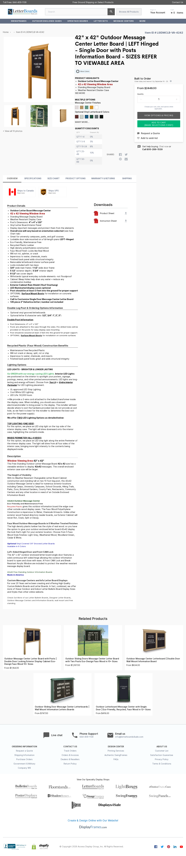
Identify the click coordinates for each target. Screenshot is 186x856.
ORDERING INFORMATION (24, 746)
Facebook (156, 846)
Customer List (161, 751)
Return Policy (70, 764)
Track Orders (70, 751)
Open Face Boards (77, 21)
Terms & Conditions (161, 764)
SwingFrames (18, 21)
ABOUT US (162, 746)
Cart (172, 10)
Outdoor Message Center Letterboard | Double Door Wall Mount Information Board (153, 660)
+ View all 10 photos (12, 131)
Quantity (140, 94)
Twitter (162, 846)
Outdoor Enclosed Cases (47, 21)
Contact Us (177, 2)
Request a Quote (24, 751)
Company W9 (24, 768)
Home (6, 32)
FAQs (115, 759)
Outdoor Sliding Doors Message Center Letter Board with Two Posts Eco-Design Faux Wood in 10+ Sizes (92, 660)
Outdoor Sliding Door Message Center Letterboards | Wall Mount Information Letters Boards (62, 708)
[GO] (111, 11)
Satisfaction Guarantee (161, 755)
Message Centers (123, 21)
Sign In (153, 10)
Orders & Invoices (70, 755)
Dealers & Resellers (70, 759)
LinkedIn (175, 846)
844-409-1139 (19, 2)
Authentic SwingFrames (115, 755)
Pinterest (168, 846)
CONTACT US (70, 746)
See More (80, 93)
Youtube (181, 846)
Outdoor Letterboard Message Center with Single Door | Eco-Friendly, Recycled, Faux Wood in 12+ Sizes (123, 708)
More (143, 21)
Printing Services (116, 751)
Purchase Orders (24, 759)
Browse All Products (129, 12)
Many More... (82, 122)
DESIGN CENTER (116, 746)
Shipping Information (24, 755)
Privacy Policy (161, 759)
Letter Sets (101, 21)
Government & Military (24, 764)
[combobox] (80, 11)
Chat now (163, 146)
